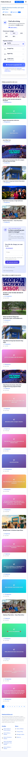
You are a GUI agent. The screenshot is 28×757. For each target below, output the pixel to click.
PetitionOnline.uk (6, 2)
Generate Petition (13, 262)
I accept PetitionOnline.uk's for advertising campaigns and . (15, 70)
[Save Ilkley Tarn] (14, 134)
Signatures (16, 12)
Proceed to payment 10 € (15, 65)
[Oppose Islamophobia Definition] (14, 114)
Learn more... (13, 27)
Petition (6, 12)
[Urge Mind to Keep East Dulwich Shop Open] (14, 175)
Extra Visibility (7, 15)
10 (24, 706)
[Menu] (25, 2)
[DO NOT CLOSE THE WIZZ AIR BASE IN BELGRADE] (14, 94)
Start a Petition (19, 1)
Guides (4, 726)
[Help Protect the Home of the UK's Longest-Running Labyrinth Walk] (14, 154)
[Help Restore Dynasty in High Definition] (14, 195)
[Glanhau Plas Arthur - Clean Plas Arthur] (14, 215)
